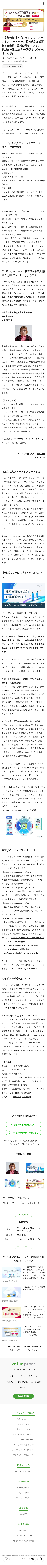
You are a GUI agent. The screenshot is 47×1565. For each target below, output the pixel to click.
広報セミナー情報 (23, 1429)
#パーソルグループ (31, 1203)
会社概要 (23, 1514)
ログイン (23, 1388)
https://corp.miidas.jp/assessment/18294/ (19, 810)
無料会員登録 (23, 1396)
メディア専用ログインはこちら (24, 1133)
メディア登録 (23, 1493)
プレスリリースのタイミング (23, 1445)
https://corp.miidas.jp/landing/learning (18, 887)
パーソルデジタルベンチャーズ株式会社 (20, 58)
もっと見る (32, 1350)
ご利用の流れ (23, 1382)
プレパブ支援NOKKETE (23, 1471)
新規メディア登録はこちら (25, 1125)
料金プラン (21, 1376)
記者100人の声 (23, 1424)
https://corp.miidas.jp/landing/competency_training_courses (21, 945)
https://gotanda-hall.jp (19, 169)
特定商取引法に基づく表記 (23, 1541)
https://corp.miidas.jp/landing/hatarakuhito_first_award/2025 (25, 133)
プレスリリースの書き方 (23, 1434)
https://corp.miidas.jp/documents (23, 968)
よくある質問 (36, 1382)
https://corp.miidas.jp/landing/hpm (16, 903)
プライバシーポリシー (23, 1536)
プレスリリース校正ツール (23, 1455)
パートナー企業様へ (23, 1498)
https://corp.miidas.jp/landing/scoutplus (27, 938)
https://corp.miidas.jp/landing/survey (17, 872)
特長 (11, 1376)
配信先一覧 (33, 1376)
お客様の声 (10, 1382)
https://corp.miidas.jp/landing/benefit (17, 918)
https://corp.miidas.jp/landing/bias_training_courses (21, 953)
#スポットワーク (10, 1203)
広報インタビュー (23, 1419)
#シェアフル (8, 1198)
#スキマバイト (24, 1198)
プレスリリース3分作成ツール (23, 1450)
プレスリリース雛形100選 (23, 1439)
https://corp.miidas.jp (22, 1097)
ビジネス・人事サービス (12, 66)
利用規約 (23, 1531)
